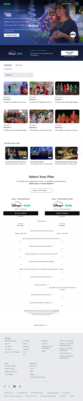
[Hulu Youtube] (16, 386)
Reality (10, 25)
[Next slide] (79, 152)
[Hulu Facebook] (6, 386)
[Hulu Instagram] (20, 386)
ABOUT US (33, 363)
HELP (6, 363)
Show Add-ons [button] (39, 325)
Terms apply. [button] (56, 310)
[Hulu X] (10, 386)
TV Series (21, 25)
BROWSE (8, 338)
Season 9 (9, 75)
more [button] (39, 18)
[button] (8, 64)
